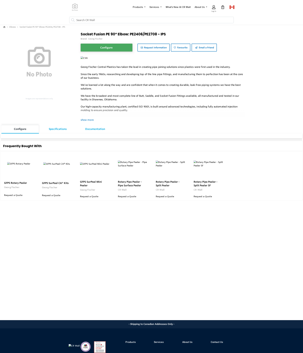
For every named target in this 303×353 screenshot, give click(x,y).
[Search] (72, 20)
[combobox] (151, 20)
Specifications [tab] (58, 129)
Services (159, 342)
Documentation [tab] (95, 129)
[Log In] (214, 7)
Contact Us (217, 342)
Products (130, 342)
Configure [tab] (20, 129)
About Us (187, 342)
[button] (139, 7)
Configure (106, 47)
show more (87, 119)
